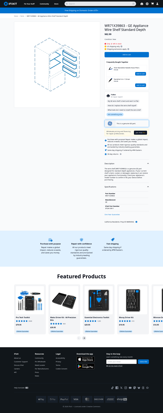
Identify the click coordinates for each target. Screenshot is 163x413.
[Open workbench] (142, 4)
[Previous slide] (79, 338)
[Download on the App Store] (86, 359)
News (37, 376)
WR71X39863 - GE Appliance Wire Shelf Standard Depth (47, 16)
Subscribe (143, 362)
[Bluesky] (139, 388)
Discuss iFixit (19, 365)
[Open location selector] (147, 4)
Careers (17, 369)
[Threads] (143, 387)
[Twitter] (121, 387)
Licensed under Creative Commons (87, 406)
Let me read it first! (115, 366)
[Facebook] (117, 387)
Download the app (85, 354)
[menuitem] (29, 4)
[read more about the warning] (136, 222)
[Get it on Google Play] (86, 366)
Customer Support (21, 362)
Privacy (58, 362)
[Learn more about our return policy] (120, 154)
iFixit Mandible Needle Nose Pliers (126, 68)
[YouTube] (130, 387)
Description (109, 163)
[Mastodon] (134, 387)
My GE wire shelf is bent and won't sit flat (123, 101)
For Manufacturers (42, 369)
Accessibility (60, 358)
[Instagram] (125, 387)
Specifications (110, 187)
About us (17, 358)
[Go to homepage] (11, 4)
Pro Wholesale (40, 362)
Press (37, 372)
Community (39, 358)
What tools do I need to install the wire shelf (124, 110)
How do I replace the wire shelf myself (122, 105)
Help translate (19, 388)
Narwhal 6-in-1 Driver (122, 79)
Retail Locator (40, 365)
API (15, 372)
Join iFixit (140, 133)
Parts (22, 16)
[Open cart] (152, 4)
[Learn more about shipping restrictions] (121, 46)
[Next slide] (84, 338)
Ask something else (115, 114)
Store (16, 16)
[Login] (157, 4)
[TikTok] (112, 387)
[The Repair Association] (147, 387)
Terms (58, 365)
